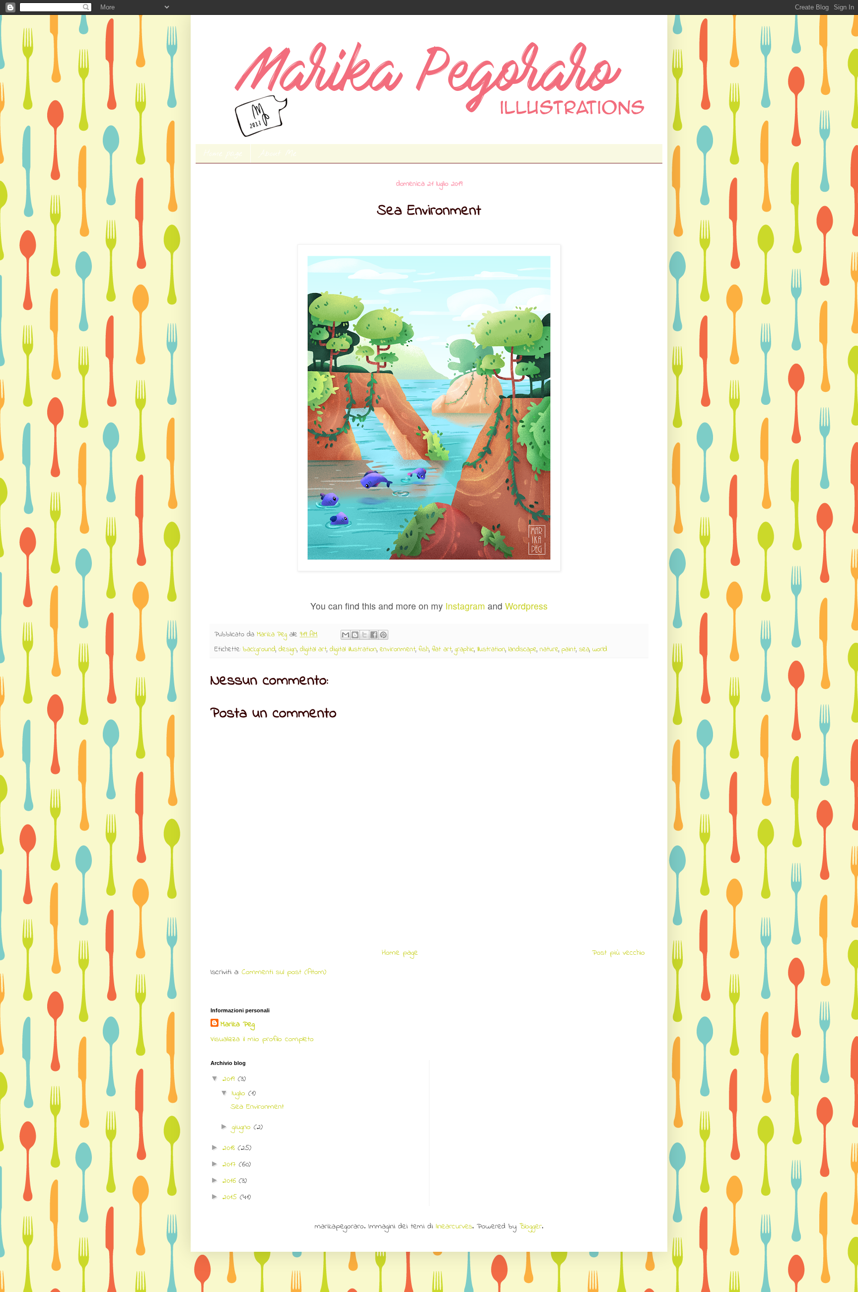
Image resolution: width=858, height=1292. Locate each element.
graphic (464, 649)
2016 (230, 1181)
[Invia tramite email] (346, 635)
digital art (313, 649)
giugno (243, 1127)
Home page (223, 154)
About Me (277, 154)
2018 (230, 1148)
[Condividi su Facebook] (374, 635)
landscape (522, 649)
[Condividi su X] (364, 635)
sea (584, 649)
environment (398, 649)
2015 (231, 1197)
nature (549, 649)
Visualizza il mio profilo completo (262, 1039)
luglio (240, 1093)
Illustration (491, 649)
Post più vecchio (618, 953)
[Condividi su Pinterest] (383, 635)
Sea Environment (257, 1107)
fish (424, 649)
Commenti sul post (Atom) (284, 972)
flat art (442, 649)
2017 (230, 1164)
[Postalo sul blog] (355, 635)
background (259, 649)
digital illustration (353, 649)
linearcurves (454, 1226)
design (288, 649)
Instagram (465, 606)
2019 (230, 1079)
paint (569, 649)
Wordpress (526, 606)
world (599, 649)
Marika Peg (237, 1024)
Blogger (530, 1226)
